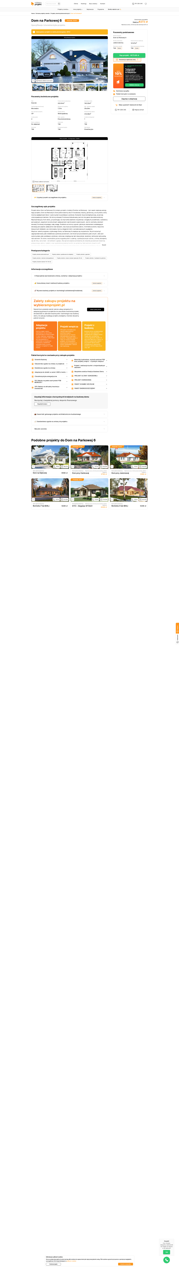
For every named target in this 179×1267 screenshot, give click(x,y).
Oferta (76, 3)
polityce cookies (71, 1261)
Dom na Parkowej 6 (75, 13)
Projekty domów (63, 9)
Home (33, 13)
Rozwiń (104, 245)
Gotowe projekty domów (43, 13)
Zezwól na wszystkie (125, 1264)
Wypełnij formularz (42, 404)
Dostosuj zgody (53, 1264)
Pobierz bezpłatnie (96, 197)
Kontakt (102, 3)
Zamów (137, 48)
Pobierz (119, 48)
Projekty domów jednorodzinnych (60, 13)
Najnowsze (90, 9)
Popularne (101, 9)
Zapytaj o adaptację (129, 99)
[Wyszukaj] (59, 3)
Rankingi (83, 3)
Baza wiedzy (93, 3)
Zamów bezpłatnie (97, 283)
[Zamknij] (174, 1239)
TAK (166, 1252)
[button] (166, 1260)
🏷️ (114, 9)
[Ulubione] (146, 4)
